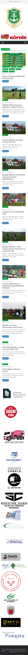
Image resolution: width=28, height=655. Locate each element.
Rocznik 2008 (13, 66)
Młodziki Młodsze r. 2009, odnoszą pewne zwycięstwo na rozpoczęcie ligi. (13, 249)
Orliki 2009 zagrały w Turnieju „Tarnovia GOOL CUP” (13, 348)
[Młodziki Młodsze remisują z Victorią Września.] (14, 127)
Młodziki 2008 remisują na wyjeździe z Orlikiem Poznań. (13, 106)
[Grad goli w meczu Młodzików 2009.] (14, 199)
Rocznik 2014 (11, 71)
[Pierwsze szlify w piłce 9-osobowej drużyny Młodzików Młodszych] (14, 271)
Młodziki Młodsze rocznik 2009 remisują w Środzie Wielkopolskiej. (13, 177)
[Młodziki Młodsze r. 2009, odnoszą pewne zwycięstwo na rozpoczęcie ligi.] (14, 234)
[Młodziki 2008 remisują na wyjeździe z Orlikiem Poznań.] (14, 92)
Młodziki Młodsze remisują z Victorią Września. (12, 141)
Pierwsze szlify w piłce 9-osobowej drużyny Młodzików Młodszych (13, 286)
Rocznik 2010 (5, 69)
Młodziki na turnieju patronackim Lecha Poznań (12, 326)
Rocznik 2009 (20, 66)
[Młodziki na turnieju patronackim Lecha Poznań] (14, 311)
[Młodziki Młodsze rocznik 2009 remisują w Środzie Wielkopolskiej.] (14, 162)
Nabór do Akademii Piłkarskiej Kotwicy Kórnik (13, 77)
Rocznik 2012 (18, 69)
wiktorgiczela (10, 73)
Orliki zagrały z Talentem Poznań (11, 370)
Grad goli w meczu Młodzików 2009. (13, 213)
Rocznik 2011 (11, 69)
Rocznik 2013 (5, 71)
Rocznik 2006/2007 (6, 66)
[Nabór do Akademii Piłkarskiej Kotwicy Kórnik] (14, 59)
